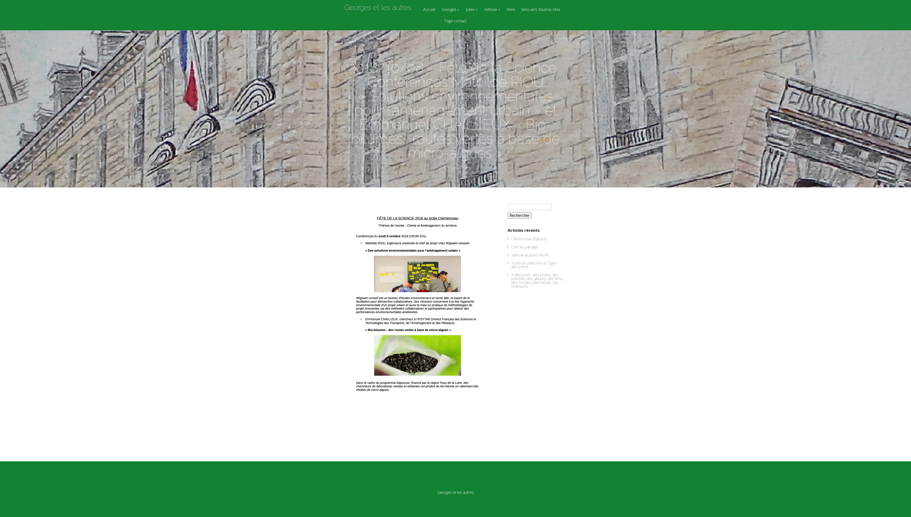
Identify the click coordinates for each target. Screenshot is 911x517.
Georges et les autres (377, 7)
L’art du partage (524, 246)
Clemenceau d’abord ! (529, 238)
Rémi (511, 10)
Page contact (455, 21)
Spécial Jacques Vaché (530, 255)
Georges (449, 10)
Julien (470, 10)
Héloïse (490, 10)
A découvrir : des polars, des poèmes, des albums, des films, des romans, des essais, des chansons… (537, 280)
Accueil (429, 10)
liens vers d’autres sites (540, 10)
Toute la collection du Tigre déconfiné (534, 264)
